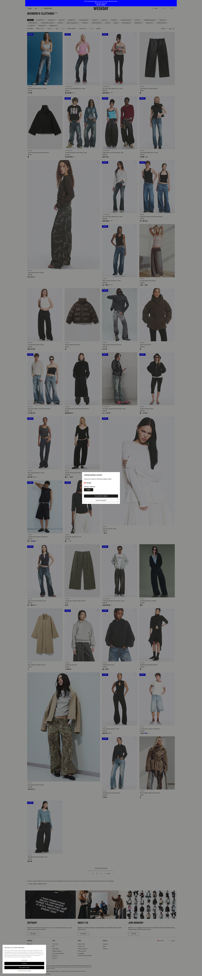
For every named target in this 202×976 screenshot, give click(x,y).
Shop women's (98, 2)
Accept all (24, 963)
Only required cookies (24, 967)
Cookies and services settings (24, 970)
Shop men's (104, 2)
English (88, 489)
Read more (24, 960)
